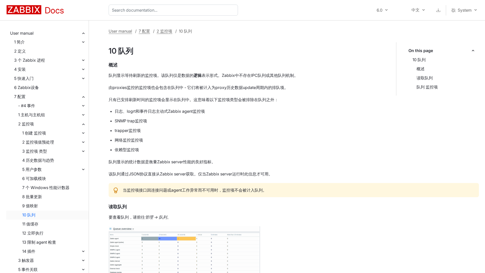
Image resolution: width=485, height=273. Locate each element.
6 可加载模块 (34, 178)
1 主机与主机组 (31, 114)
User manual (22, 33)
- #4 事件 (26, 105)
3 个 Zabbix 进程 (29, 60)
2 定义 (20, 51)
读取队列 (425, 77)
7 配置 (20, 96)
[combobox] (174, 10)
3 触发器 (26, 260)
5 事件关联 (28, 269)
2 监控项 (26, 123)
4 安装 (20, 69)
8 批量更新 (32, 196)
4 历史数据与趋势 (38, 160)
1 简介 (19, 41)
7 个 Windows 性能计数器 (45, 187)
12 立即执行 (32, 233)
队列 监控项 (427, 86)
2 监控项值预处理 (38, 142)
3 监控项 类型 (34, 151)
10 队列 (28, 214)
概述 (421, 68)
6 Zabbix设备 (26, 87)
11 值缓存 (30, 223)
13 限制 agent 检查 (39, 242)
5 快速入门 (24, 78)
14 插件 (28, 251)
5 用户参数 (32, 169)
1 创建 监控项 (34, 132)
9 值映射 (30, 205)
